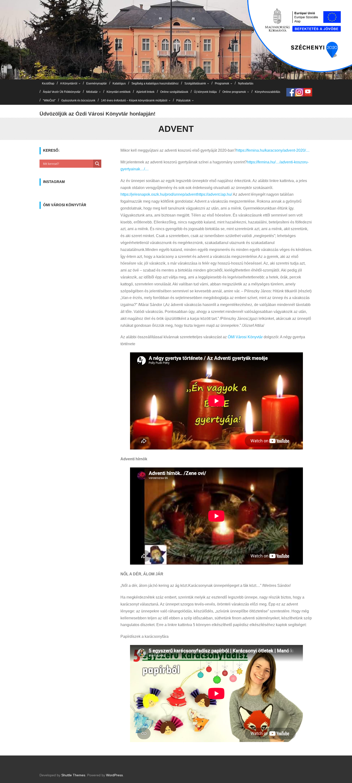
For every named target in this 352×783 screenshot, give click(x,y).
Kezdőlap (48, 83)
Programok (222, 83)
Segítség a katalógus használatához (155, 83)
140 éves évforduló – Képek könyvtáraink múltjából (134, 100)
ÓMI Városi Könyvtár (245, 337)
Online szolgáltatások (174, 92)
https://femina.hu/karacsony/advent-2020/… (273, 150)
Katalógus (119, 83)
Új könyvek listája (205, 92)
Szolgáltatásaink (195, 83)
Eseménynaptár (96, 83)
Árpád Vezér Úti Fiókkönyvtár (61, 92)
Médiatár (92, 92)
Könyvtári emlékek (119, 92)
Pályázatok (183, 100)
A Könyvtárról (68, 83)
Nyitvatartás (245, 83)
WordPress (114, 775)
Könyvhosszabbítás (267, 92)
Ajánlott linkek (145, 92)
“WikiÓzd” (49, 100)
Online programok (234, 92)
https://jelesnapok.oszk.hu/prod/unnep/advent (158, 194)
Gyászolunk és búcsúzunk (78, 100)
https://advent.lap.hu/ (214, 194)
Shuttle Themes (73, 775)
